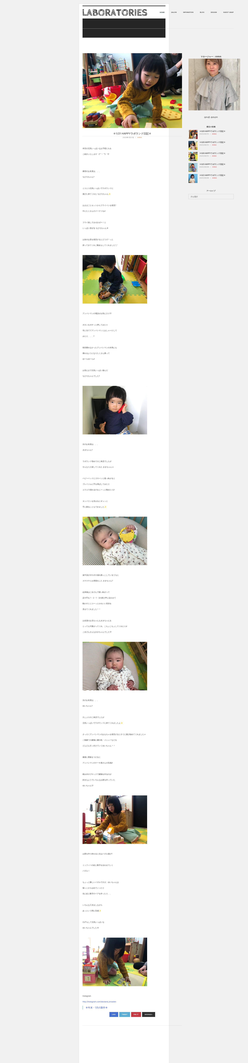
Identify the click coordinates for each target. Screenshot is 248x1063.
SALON (174, 12)
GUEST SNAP (228, 12)
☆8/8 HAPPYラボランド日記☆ (212, 142)
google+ (149, 1014)
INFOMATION (188, 12)
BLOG (202, 12)
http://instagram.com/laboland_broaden (99, 1002)
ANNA (139, 137)
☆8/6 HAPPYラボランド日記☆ (212, 153)
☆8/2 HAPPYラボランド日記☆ (212, 175)
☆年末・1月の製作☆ (97, 1007)
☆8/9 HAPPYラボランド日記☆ (212, 131)
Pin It (136, 1014)
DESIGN (214, 12)
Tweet (124, 1014)
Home (162, 12)
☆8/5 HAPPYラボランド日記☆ (212, 164)
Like (114, 1014)
